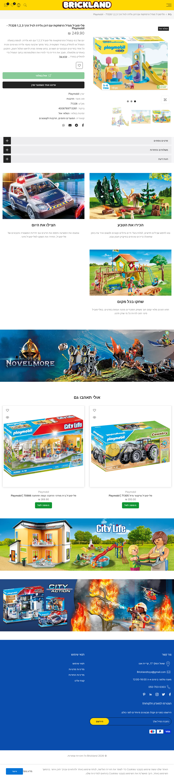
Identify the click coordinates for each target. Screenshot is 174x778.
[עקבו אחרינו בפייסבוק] (169, 694)
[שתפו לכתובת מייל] (70, 125)
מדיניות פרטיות (76, 669)
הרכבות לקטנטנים (48, 118)
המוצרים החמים (66, 118)
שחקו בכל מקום (130, 301)
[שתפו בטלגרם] (76, 125)
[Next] (9, 446)
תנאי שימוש (78, 663)
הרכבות (70, 98)
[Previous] (164, 446)
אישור (14, 771)
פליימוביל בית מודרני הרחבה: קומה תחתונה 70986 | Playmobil (43, 495)
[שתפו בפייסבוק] (82, 125)
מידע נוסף (27, 771)
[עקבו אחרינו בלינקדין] (150, 694)
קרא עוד (63, 56)
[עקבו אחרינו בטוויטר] (163, 694)
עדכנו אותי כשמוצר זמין (43, 84)
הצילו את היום (44, 225)
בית (169, 14)
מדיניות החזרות (76, 674)
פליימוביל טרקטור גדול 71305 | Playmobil (130, 495)
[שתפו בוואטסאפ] (63, 125)
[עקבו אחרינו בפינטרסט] (144, 694)
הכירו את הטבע (131, 225)
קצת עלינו (79, 680)
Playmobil (73, 93)
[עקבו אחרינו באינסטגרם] (157, 694)
